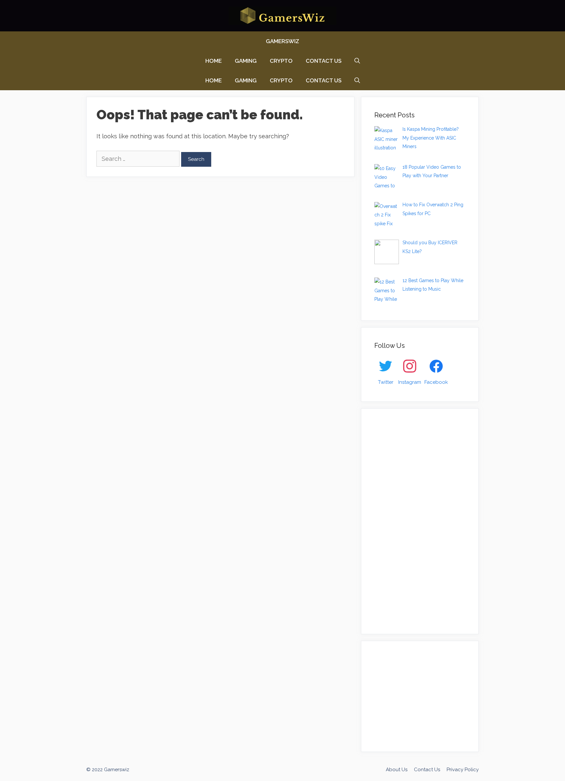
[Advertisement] (423, 520)
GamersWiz (282, 41)
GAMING (246, 61)
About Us (396, 770)
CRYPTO (281, 61)
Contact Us (323, 61)
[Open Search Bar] (357, 61)
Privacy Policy (463, 770)
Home (213, 61)
